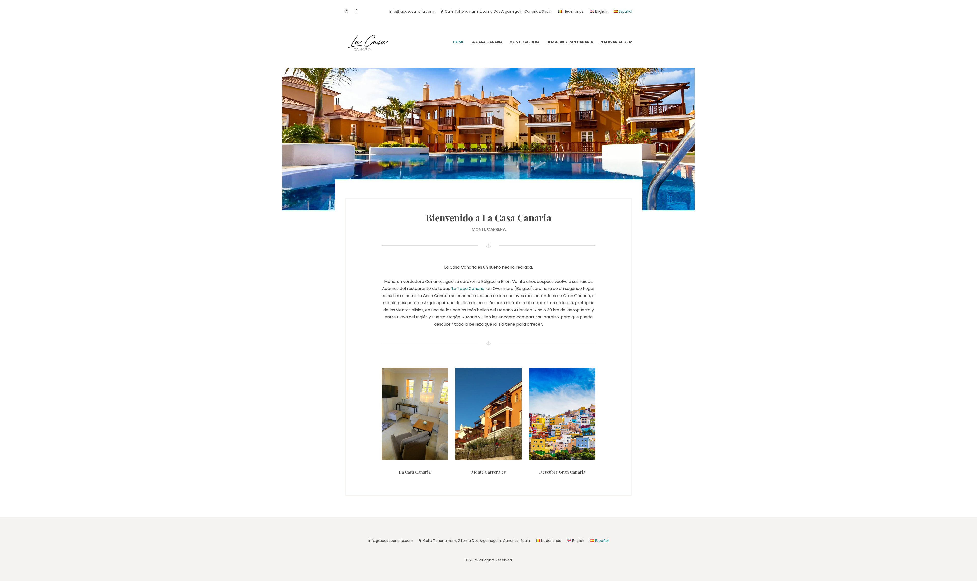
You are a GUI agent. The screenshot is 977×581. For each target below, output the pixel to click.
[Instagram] (346, 11)
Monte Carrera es (488, 472)
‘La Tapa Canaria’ (468, 289)
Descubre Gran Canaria (562, 472)
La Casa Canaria (415, 472)
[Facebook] (356, 11)
